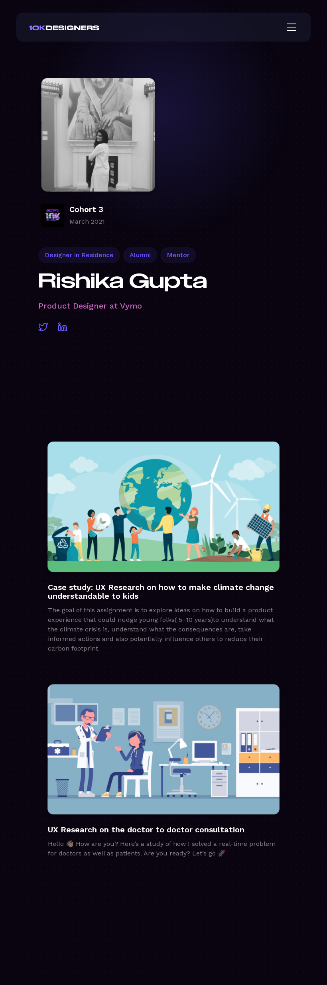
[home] (77, 27)
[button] (290, 27)
